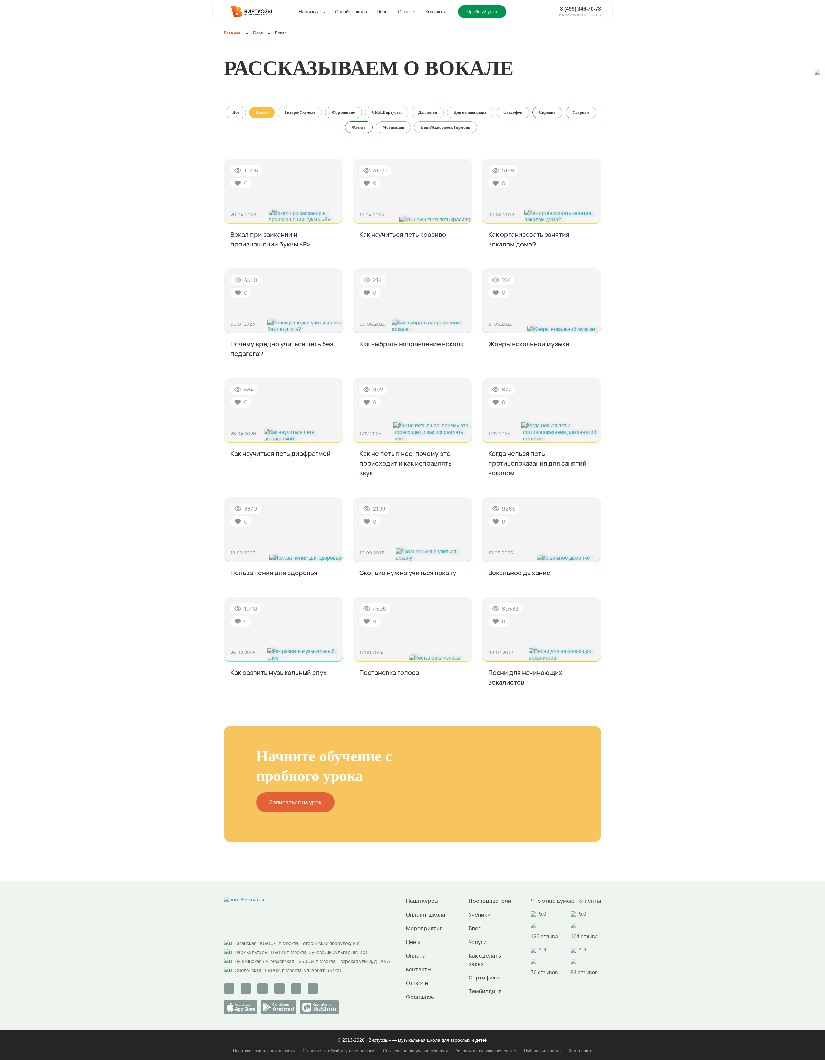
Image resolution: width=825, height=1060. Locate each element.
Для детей (427, 112)
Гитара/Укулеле (300, 112)
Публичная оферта (542, 1050)
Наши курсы (312, 11)
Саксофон (512, 112)
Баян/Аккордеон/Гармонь (445, 127)
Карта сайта (580, 1050)
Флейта (359, 127)
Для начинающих (470, 112)
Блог (475, 928)
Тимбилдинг (485, 991)
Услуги (478, 942)
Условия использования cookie (486, 1050)
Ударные (580, 112)
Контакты (435, 11)
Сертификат (485, 977)
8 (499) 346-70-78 (580, 9)
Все (235, 112)
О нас (404, 11)
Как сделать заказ (485, 960)
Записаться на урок (295, 802)
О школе (417, 983)
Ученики (479, 914)
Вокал (262, 112)
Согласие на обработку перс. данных (339, 1050)
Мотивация (393, 127)
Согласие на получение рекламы (415, 1050)
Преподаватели (490, 900)
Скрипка (547, 112)
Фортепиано (343, 112)
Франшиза (420, 996)
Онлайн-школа (351, 11)
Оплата (416, 955)
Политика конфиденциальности (264, 1050)
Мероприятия (424, 928)
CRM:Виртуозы (387, 112)
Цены (382, 11)
